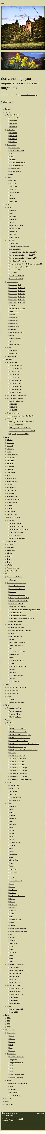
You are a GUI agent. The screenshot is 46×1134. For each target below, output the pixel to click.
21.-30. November (15, 386)
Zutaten (9, 696)
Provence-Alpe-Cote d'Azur (18, 741)
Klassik (11, 639)
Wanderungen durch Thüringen (20, 630)
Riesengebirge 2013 (16, 994)
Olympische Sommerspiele (18, 1083)
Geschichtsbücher (13, 413)
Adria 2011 (13, 794)
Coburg (11, 812)
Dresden (12, 815)
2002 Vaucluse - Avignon (17, 747)
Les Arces (12, 893)
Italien (9, 782)
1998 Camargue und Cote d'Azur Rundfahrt (24, 744)
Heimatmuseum (10, 541)
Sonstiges (12, 678)
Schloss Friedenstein (16, 526)
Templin (12, 845)
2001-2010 (13, 121)
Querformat (13, 353)
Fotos (7, 204)
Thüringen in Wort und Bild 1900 (20, 428)
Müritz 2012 (13, 979)
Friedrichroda (11, 487)
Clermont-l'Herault (15, 881)
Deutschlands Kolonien (17, 595)
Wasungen (10, 449)
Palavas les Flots (15, 919)
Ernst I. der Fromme (16, 401)
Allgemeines (11, 1033)
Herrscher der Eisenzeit (17, 589)
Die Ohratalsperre (15, 171)
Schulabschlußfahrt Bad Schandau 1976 (23, 252)
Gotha (11, 157)
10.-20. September (15, 365)
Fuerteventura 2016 (16, 1009)
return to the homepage (29, 95)
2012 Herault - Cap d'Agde (18, 776)
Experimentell (11, 356)
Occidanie (12, 753)
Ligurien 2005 (14, 788)
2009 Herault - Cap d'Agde (18, 767)
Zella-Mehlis (11, 472)
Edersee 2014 (14, 976)
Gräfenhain (11, 550)
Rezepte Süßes (12, 693)
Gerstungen (11, 511)
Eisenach (12, 160)
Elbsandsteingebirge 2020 (18, 970)
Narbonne (12, 911)
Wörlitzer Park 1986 (16, 279)
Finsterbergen (12, 496)
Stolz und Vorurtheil (16, 645)
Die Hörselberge (14, 168)
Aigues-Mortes (14, 860)
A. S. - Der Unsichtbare (17, 651)
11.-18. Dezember (15, 392)
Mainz (11, 836)
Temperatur (13, 1060)
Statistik (12, 1039)
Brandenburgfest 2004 (17, 300)
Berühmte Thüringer (16, 621)
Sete (11, 934)
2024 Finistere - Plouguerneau (19, 738)
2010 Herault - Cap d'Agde (18, 770)
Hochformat (13, 350)
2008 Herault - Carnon (17, 765)
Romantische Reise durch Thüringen (21, 618)
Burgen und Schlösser (12, 517)
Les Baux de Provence (17, 896)
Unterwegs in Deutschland (16, 964)
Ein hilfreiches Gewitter (17, 642)
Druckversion (8, 1113)
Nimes (11, 914)
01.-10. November (15, 380)
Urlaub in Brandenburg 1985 (19, 246)
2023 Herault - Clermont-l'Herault (20, 779)
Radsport (12, 1089)
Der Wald (12, 210)
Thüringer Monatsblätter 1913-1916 (21, 422)
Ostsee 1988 (13, 243)
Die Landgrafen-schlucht (17, 162)
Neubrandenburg (13, 568)
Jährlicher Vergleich (16, 1077)
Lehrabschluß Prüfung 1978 (18, 261)
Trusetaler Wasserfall (16, 151)
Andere (11, 341)
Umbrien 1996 (14, 785)
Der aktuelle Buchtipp (14, 577)
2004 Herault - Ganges (17, 756)
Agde (11, 857)
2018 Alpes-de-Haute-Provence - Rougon (23, 750)
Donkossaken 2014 (15, 338)
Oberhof (10, 469)
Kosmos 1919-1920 (16, 425)
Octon (11, 917)
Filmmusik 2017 (14, 312)
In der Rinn (11, 130)
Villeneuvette (13, 943)
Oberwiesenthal (14, 842)
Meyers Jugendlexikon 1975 (18, 434)
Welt (10, 961)
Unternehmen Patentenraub (18, 615)
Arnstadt (10, 463)
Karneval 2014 (14, 323)
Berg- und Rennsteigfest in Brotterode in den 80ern (26, 264)
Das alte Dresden (15, 613)
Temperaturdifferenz (16, 1063)
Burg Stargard (12, 571)
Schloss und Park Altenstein (18, 529)
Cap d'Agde (13, 869)
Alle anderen (13, 201)
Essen (7, 684)
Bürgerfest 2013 (14, 344)
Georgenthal (11, 490)
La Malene (13, 890)
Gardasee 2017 (14, 800)
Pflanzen (12, 213)
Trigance (12, 937)
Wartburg (10, 565)
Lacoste (12, 887)
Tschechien (13, 952)
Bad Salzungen (12, 514)
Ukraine (12, 1051)
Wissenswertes (10, 1030)
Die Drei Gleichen (15, 535)
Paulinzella (10, 461)
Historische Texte (13, 419)
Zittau (11, 848)
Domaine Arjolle (14, 714)
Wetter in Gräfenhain (16, 1057)
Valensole (12, 940)
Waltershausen (12, 502)
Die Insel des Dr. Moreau (17, 666)
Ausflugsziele (11, 145)
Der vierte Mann (14, 654)
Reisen (7, 720)
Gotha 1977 (13, 273)
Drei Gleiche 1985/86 (16, 276)
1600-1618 (13, 404)
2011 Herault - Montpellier (18, 773)
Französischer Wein (14, 708)
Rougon (12, 925)
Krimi (11, 648)
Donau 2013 (13, 997)
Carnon (11, 875)
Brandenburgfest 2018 (17, 288)
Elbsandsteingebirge (16, 225)
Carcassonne (13, 872)
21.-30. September (15, 368)
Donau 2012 (13, 1000)
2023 (9, 1021)
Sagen (7, 437)
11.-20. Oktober (14, 374)
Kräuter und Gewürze (16, 702)
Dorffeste (12, 329)
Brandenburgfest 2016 (17, 291)
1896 (11, 1086)
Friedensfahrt (14, 1092)
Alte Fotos (10, 240)
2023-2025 (13, 142)
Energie (12, 1042)
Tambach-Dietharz (13, 499)
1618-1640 (13, 407)
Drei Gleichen (11, 458)
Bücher (7, 574)
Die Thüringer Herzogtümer (16, 395)
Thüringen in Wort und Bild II (19, 598)
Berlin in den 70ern (15, 270)
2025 (9, 1027)
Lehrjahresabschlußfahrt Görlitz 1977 (22, 255)
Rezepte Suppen (13, 690)
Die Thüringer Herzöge (15, 398)
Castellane (13, 878)
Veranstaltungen (12, 282)
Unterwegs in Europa (14, 985)
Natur (9, 207)
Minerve (12, 902)
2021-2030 (13, 127)
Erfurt (11, 174)
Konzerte (12, 306)
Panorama (12, 180)
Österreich (12, 958)
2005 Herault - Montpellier (18, 759)
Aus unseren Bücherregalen (16, 583)
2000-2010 (13, 133)
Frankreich (13, 231)
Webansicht (40, 1113)
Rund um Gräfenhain (14, 115)
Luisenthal (10, 466)
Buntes (11, 1036)
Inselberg (10, 505)
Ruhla (9, 452)
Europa (11, 851)
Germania (12, 592)
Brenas (11, 866)
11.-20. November (15, 383)
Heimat (7, 112)
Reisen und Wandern (16, 627)
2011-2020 (13, 124)
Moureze (12, 908)
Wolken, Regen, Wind (16, 1074)
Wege (9, 347)
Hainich (11, 154)
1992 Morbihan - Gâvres (17, 729)
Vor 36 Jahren (12, 362)
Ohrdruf (9, 440)
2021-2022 (13, 139)
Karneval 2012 (14, 317)
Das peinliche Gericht (16, 660)
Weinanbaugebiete (15, 711)
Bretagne (12, 234)
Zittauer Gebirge (15, 228)
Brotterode (10, 443)
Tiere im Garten (14, 192)
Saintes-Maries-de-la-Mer (18, 931)
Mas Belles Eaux (15, 717)
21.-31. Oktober (14, 377)
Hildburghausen (12, 481)
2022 (9, 1018)
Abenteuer (12, 672)
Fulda (11, 827)
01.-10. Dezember (15, 389)
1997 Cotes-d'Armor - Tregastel (20, 735)
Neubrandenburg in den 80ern (19, 267)
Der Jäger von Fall (15, 636)
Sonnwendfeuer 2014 (16, 332)
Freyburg (12, 824)
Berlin (11, 809)
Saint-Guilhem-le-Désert (17, 928)
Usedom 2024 (14, 967)
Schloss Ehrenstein (15, 523)
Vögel (11, 195)
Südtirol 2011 (13, 791)
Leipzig (11, 833)
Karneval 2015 (14, 326)
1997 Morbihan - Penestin (18, 732)
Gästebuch (8, 1098)
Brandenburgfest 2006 (17, 297)
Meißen (12, 839)
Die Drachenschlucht (16, 165)
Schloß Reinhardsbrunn (17, 538)
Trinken (7, 705)
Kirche (11, 335)
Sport (9, 1080)
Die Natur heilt (14, 681)
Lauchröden (11, 547)
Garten (9, 177)
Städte (9, 803)
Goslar (11, 830)
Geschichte (9, 359)
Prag (11, 955)
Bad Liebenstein (12, 455)
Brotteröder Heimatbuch (17, 607)
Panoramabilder (14, 118)
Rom (11, 949)
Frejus (11, 884)
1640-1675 (13, 410)
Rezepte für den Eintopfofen (16, 687)
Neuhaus (10, 484)
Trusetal (10, 446)
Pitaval (11, 657)
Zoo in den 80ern (15, 249)
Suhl (8, 475)
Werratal (12, 222)
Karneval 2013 (14, 320)
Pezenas (12, 922)
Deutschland (13, 219)
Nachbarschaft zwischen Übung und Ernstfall (24, 610)
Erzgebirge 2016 (15, 973)
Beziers (11, 863)
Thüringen (10, 520)
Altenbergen (11, 493)
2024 (9, 1024)
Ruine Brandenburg (16, 532)
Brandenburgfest (15, 285)
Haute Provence (14, 237)
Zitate (7, 1015)
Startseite (8, 109)
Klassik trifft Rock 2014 (17, 309)
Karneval (12, 314)
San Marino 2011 (15, 797)
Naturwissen (11, 1054)
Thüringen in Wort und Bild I (18, 601)
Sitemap (15, 1113)
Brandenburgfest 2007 (17, 294)
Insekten (12, 198)
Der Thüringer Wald (16, 604)
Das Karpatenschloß (16, 675)
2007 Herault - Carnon (17, 762)
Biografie (12, 669)
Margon (12, 899)
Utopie (11, 663)
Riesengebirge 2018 (16, 988)
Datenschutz (9, 1104)
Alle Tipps (12, 580)
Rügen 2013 (13, 1012)
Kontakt (7, 1101)
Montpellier (13, 905)
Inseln (9, 1006)
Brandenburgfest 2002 (17, 303)
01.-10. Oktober (14, 371)
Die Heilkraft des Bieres (17, 586)
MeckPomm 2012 (15, 982)
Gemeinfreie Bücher (14, 624)
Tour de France (14, 1095)
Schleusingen (11, 478)
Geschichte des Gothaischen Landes (21, 416)
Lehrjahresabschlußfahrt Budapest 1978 (23, 258)
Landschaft (13, 216)
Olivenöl (12, 699)
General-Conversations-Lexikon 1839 (22, 431)
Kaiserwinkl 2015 (15, 991)
